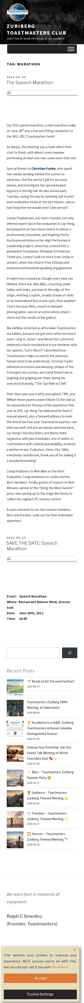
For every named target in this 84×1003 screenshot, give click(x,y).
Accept (40, 978)
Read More (60, 967)
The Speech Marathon (29, 82)
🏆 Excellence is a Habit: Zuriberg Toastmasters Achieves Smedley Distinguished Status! (50, 728)
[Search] (69, 652)
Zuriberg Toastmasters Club (37, 29)
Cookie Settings (40, 994)
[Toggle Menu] (71, 49)
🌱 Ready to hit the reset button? (51, 681)
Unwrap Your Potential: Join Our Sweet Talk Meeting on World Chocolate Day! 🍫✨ (49, 753)
